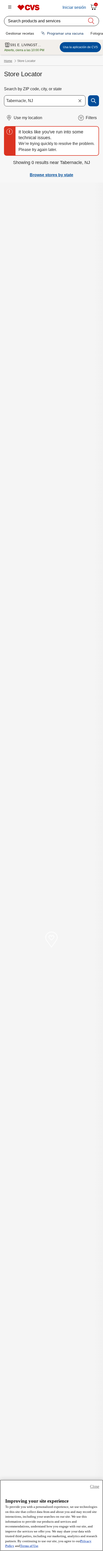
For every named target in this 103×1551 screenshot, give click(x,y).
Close (94, 1486)
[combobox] (45, 100)
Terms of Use (29, 1546)
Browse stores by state (51, 175)
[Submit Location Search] (93, 100)
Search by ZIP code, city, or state (33, 89)
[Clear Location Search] (79, 101)
